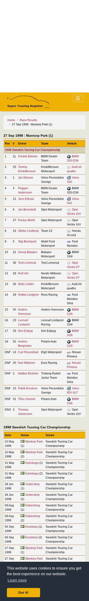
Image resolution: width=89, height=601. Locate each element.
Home (11, 120)
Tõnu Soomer (27, 399)
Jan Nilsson (25, 177)
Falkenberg (32, 505)
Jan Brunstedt (27, 209)
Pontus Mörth (26, 220)
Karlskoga (31, 463)
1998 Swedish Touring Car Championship (32, 150)
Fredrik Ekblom (27, 156)
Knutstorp (31, 526)
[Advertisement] (44, 46)
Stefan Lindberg (28, 231)
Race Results (28, 120)
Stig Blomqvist (27, 241)
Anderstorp (32, 484)
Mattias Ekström (28, 373)
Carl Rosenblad (28, 352)
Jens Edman (26, 199)
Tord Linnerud (27, 262)
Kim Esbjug (25, 331)
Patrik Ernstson (27, 388)
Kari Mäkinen (26, 362)
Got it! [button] (23, 592)
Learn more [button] (17, 580)
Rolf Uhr (23, 273)
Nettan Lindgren (28, 294)
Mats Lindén (26, 284)
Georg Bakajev (27, 252)
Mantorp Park (34, 441)
